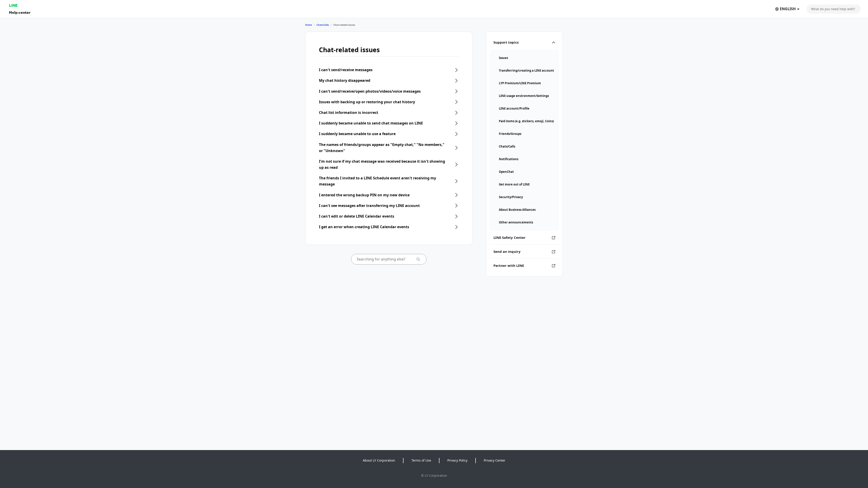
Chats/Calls (322, 24)
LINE (13, 5)
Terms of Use (421, 460)
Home (308, 24)
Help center (20, 12)
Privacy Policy (457, 460)
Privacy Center (494, 460)
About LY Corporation (379, 460)
